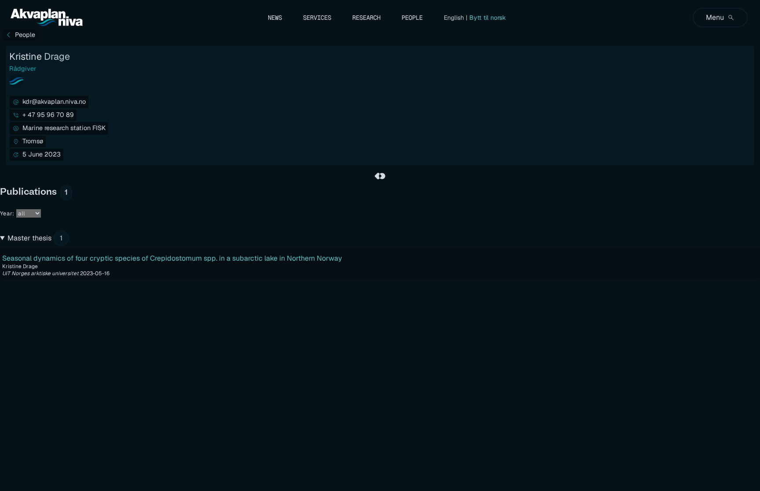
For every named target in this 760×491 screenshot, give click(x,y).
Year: (7, 213)
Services (317, 18)
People (412, 18)
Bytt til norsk (487, 18)
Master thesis (34, 238)
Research (366, 18)
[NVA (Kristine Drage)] (380, 176)
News (275, 18)
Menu (715, 17)
